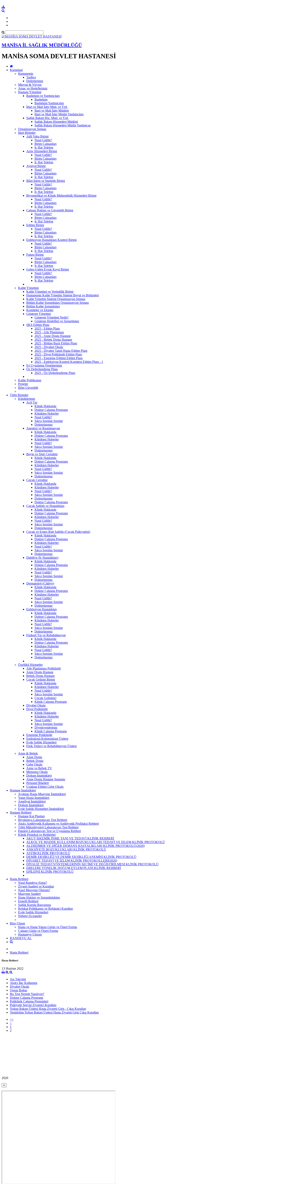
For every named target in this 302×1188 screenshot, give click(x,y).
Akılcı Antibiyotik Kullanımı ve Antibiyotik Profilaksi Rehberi (58, 823)
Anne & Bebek (28, 753)
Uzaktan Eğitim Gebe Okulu (44, 786)
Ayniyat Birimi (36, 166)
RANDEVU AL (21, 938)
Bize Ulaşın (17, 923)
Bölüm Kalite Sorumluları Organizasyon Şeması (57, 302)
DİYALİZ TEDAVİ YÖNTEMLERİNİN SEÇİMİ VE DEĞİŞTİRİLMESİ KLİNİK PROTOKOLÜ (92, 864)
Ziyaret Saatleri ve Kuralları (36, 886)
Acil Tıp (31, 402)
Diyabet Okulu (36, 705)
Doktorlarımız (44, 424)
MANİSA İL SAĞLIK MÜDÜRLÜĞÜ (42, 45)
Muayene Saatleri (29, 894)
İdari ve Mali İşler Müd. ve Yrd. (47, 107)
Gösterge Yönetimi (38, 313)
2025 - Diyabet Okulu (49, 347)
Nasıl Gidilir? (43, 140)
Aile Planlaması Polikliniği (43, 668)
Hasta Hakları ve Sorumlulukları (39, 897)
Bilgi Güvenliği (28, 387)
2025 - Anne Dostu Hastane (53, 336)
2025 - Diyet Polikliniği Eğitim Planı (58, 354)
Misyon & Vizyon (29, 84)
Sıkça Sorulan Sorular (49, 421)
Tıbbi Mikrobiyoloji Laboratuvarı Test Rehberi (48, 827)
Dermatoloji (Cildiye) (40, 583)
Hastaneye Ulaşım (30, 934)
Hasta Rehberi (19, 879)
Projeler (23, 384)
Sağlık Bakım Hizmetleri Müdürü (56, 121)
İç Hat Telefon (44, 147)
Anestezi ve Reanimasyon (43, 428)
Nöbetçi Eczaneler (30, 916)
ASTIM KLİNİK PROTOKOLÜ (48, 853)
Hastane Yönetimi (29, 92)
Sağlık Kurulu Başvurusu (34, 905)
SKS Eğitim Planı (37, 325)
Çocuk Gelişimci (45, 698)
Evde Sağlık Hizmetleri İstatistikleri (41, 809)
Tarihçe (31, 77)
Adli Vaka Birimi (37, 136)
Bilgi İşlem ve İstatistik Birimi (45, 180)
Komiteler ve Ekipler (39, 310)
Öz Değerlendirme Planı (42, 369)
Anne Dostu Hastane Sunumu (45, 779)
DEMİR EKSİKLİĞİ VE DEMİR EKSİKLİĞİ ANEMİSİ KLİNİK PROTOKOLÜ (81, 857)
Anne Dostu (34, 757)
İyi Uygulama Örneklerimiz (44, 365)
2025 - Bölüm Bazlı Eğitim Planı (56, 343)
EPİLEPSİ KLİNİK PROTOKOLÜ (50, 871)
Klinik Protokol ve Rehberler (37, 834)
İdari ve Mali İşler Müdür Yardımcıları (59, 114)
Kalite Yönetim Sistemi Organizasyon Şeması (55, 299)
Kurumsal (16, 70)
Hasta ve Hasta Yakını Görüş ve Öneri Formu (47, 927)
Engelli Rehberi (28, 901)
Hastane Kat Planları (31, 816)
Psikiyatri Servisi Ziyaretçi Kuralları (33, 1005)
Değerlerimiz (34, 81)
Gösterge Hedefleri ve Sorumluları (57, 321)
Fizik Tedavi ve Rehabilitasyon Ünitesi (51, 746)
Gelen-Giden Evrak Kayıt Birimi (47, 269)
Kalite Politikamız (29, 380)
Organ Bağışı (18, 990)
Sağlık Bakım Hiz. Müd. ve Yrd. (47, 118)
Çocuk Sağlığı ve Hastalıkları (45, 506)
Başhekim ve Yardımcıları (43, 95)
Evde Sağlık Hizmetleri (41, 742)
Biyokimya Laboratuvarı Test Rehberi (42, 820)
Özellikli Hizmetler (30, 664)
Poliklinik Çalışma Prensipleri (29, 1001)
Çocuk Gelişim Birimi (40, 679)
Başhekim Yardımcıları (49, 103)
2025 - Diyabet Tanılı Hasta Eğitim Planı (61, 350)
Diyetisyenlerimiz (46, 727)
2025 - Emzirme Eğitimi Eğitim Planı (59, 358)
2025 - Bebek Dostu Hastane (53, 339)
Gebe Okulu (34, 764)
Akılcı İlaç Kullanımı (23, 983)
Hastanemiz (25, 73)
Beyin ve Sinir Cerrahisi (42, 454)
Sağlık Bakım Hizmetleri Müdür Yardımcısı (63, 125)
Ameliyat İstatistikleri (32, 801)
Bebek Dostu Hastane (40, 676)
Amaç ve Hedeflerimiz (32, 88)
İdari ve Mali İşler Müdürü (52, 110)
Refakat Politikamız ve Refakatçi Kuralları (45, 908)
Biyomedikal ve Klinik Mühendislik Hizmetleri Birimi (61, 195)
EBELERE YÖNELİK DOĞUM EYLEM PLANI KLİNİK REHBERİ (73, 868)
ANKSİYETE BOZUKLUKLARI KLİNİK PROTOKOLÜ (66, 849)
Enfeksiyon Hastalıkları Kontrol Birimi (51, 240)
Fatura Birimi (35, 254)
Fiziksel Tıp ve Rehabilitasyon (46, 635)
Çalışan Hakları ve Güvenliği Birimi (49, 210)
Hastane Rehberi (20, 812)
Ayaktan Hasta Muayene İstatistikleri (42, 794)
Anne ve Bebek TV (39, 768)
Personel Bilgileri (37, 783)
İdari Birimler (27, 132)
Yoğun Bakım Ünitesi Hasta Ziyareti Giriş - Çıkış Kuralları (48, 1008)
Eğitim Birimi (35, 225)
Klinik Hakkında (45, 406)
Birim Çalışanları (45, 144)
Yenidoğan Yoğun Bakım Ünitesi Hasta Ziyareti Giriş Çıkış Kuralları (54, 1012)
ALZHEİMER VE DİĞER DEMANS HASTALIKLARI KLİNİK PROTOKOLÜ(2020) (85, 845)
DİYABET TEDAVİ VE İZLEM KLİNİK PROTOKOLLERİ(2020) (71, 860)
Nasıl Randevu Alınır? (32, 882)
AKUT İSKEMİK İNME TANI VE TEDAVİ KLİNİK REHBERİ (70, 838)
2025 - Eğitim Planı (47, 328)
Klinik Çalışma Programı (51, 701)
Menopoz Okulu (37, 772)
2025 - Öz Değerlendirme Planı (55, 373)
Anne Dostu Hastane (39, 672)
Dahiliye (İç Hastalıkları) (42, 557)
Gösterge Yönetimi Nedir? (52, 317)
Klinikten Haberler (47, 413)
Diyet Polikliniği (37, 709)
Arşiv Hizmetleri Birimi (41, 151)
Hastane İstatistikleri (23, 790)
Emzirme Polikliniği (39, 735)
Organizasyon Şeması (32, 129)
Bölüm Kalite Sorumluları (43, 306)
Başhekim (41, 99)
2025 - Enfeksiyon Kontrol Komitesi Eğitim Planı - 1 (69, 362)
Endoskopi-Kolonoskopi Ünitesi (47, 738)
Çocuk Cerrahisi (36, 480)
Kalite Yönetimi (28, 288)
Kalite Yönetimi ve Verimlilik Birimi (49, 291)
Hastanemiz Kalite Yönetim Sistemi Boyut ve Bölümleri (62, 295)
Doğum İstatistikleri (39, 775)
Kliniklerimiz (26, 398)
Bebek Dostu (34, 761)
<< (12, 1019)
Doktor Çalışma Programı (51, 410)
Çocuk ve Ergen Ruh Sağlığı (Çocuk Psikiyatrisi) (58, 531)
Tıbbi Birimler (19, 395)
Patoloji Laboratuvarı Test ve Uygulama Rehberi (49, 831)
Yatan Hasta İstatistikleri (33, 797)
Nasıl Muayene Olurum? (34, 890)
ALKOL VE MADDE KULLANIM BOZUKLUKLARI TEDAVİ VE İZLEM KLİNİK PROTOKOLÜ (95, 842)
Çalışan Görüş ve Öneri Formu (38, 930)
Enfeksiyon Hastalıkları (41, 609)
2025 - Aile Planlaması (49, 332)
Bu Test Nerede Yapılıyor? (27, 994)
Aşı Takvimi (18, 979)
